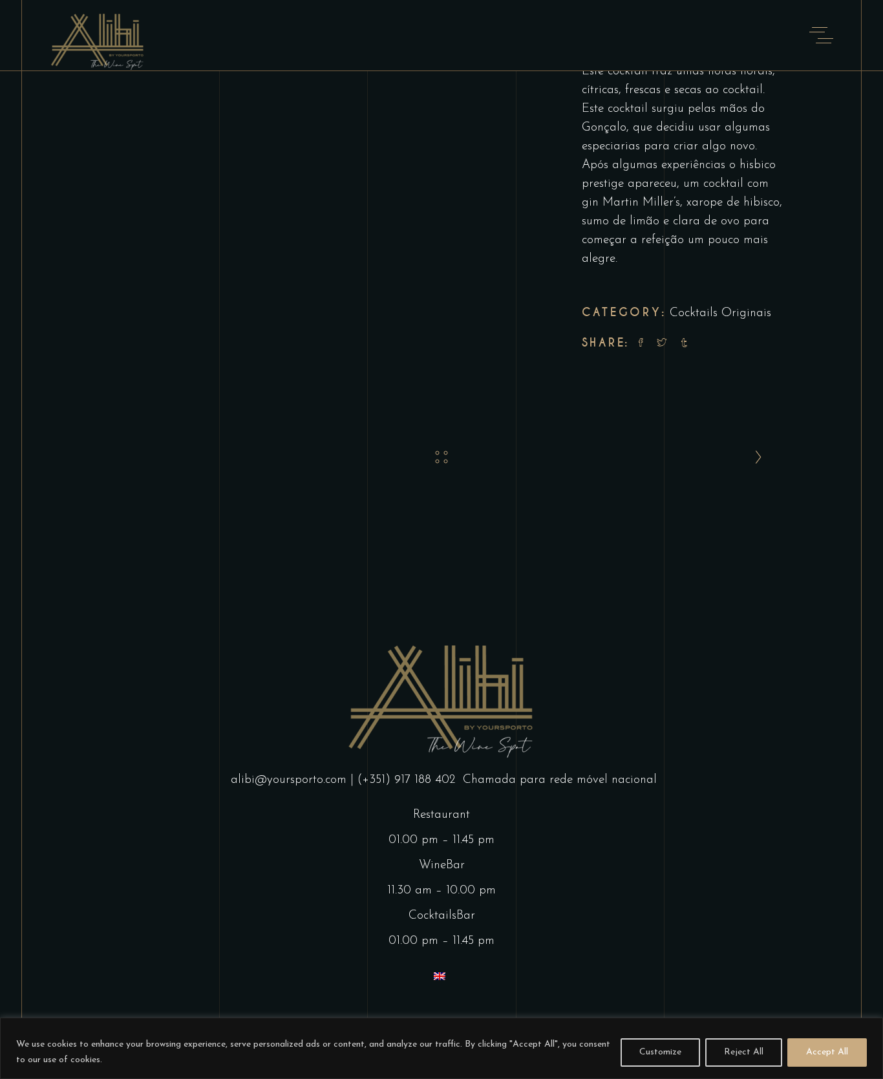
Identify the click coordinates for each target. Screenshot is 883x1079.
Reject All (743, 1052)
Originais (746, 313)
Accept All (827, 1052)
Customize (660, 1052)
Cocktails (694, 313)
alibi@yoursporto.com (288, 780)
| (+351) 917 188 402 (404, 780)
